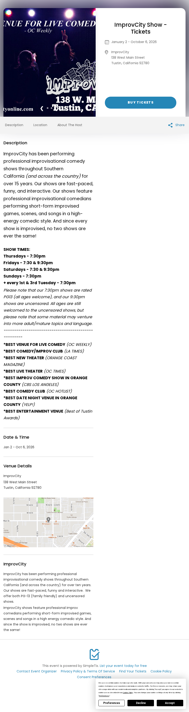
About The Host (69, 125)
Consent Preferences (94, 677)
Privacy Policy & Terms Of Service (88, 671)
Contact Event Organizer (37, 671)
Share (179, 125)
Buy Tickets (141, 102)
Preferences (111, 703)
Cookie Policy (161, 671)
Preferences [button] (104, 696)
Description (14, 125)
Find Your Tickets (132, 671)
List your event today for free (123, 665)
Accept (170, 703)
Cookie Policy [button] (128, 693)
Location (40, 125)
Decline (141, 703)
